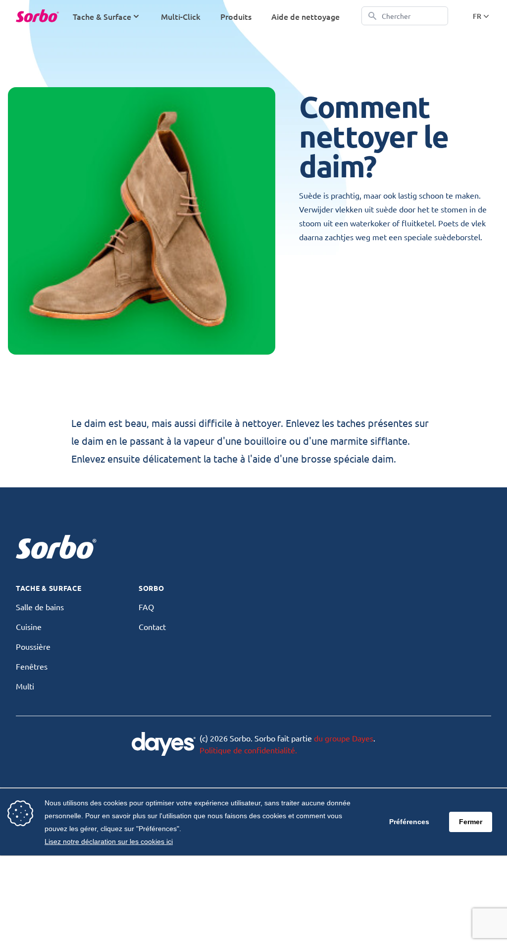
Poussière (33, 646)
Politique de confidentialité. (248, 750)
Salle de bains (40, 607)
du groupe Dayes (343, 738)
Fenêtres (32, 666)
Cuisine (29, 626)
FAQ (146, 607)
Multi (25, 686)
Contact (152, 626)
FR (477, 16)
